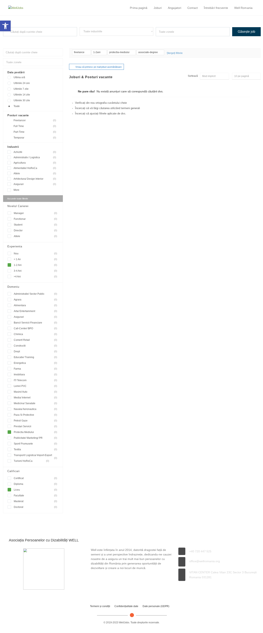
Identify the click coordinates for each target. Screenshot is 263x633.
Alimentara (35, 305)
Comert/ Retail (35, 340)
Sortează (193, 75)
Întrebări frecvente (216, 7)
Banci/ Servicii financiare (35, 322)
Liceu (35, 489)
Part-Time (35, 131)
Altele (35, 173)
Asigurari (35, 184)
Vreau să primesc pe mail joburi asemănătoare (98, 67)
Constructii (35, 345)
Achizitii (35, 152)
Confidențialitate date (126, 606)
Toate (17, 106)
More (16, 190)
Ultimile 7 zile (21, 88)
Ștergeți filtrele (175, 53)
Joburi (158, 7)
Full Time (35, 126)
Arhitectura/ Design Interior (35, 178)
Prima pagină (138, 7)
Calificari (13, 471)
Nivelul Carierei (18, 206)
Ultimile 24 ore (22, 83)
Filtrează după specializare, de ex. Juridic (100, 39)
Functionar (35, 219)
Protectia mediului (35, 432)
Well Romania (243, 7)
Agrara (35, 299)
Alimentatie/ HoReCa (35, 168)
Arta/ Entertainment (35, 311)
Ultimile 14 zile (22, 94)
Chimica (35, 334)
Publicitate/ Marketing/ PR (35, 437)
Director (35, 230)
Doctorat (35, 507)
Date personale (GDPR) (156, 606)
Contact (192, 7)
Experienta (14, 246)
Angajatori (174, 7)
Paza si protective (35, 414)
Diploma (35, 484)
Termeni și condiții (100, 606)
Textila (35, 449)
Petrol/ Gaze (35, 420)
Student (35, 224)
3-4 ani (35, 270)
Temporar (35, 137)
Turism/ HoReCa (31, 461)
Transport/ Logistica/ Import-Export (35, 456)
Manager (35, 213)
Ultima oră (19, 77)
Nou (35, 253)
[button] (5, 26)
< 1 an (35, 259)
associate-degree (148, 52)
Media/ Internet (35, 397)
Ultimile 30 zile (22, 100)
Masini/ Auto (35, 391)
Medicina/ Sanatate (35, 403)
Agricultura (35, 162)
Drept (35, 351)
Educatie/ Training (35, 357)
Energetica (35, 363)
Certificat (35, 478)
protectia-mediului (119, 52)
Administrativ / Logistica (35, 157)
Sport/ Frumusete (35, 443)
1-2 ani (35, 265)
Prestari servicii (35, 426)
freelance (79, 52)
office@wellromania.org (204, 561)
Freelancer (35, 120)
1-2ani (97, 52)
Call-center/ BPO (35, 328)
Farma (35, 368)
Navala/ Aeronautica (35, 409)
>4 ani (35, 276)
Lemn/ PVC (35, 386)
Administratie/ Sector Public (35, 293)
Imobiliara (35, 374)
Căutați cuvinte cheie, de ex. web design (23, 40)
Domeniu (13, 286)
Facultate (35, 495)
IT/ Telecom (35, 380)
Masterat (35, 501)
